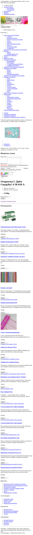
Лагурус (9, 45)
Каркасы (9, 42)
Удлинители (10, 48)
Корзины (6, 51)
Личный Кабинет (8, 520)
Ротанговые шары (12, 46)
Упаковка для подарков (10, 68)
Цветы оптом (7, 94)
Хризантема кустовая (13, 97)
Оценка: (3, 168)
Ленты (5, 57)
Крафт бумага (10, 80)
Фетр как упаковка (9, 489)
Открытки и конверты (10, 59)
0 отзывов (3, 201)
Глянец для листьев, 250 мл (8, 347)
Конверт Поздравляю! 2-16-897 (9, 241)
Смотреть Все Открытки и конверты (14, 67)
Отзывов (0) (7, 145)
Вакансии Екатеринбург (10, 503)
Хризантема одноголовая (14, 98)
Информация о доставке (10, 492)
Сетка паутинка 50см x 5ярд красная (11, 423)
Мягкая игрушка (8, 58)
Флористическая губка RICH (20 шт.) (11, 467)
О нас (5, 491)
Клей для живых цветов (13, 44)
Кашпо (9, 52)
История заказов (8, 521)
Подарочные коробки (13, 74)
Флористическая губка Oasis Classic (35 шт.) (13, 227)
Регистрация (10, 8)
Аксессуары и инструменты (11, 35)
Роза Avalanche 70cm (6, 392)
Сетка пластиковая (12, 88)
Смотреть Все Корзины (10, 55)
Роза (8, 95)
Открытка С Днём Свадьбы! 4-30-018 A (15, 117)
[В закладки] (6, 237)
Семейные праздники (13, 65)
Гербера (9, 104)
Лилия (9, 100)
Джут (8, 78)
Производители (8, 509)
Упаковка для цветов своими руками (14, 488)
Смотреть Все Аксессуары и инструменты (15, 49)
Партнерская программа (10, 512)
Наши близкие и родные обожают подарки (15, 485)
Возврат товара (8, 500)
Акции (6, 514)
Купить (3, 198)
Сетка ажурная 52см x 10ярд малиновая (12, 406)
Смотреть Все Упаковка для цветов (13, 93)
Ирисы (9, 107)
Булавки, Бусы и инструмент (15, 39)
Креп (8, 81)
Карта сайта (7, 502)
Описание (6, 144)
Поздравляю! (10, 62)
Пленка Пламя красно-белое (9, 302)
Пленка (9, 85)
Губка (8, 41)
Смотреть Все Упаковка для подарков (14, 75)
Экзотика (9, 106)
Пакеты (9, 72)
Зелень (9, 103)
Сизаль (9, 90)
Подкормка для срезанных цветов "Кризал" (13, 377)
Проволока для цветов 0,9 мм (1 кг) (11, 452)
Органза (9, 82)
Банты (8, 70)
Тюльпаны (10, 108)
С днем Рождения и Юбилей (15, 64)
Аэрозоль (9, 36)
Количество (4, 196)
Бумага (9, 71)
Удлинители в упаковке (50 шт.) (10, 362)
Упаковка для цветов (9, 77)
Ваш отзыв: (4, 163)
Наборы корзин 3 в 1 (12, 54)
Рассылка (6, 524)
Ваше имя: (3, 156)
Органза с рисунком (6, 288)
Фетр (8, 91)
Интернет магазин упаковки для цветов (15, 484)
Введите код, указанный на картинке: (11, 169)
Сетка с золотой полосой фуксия (10, 332)
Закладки (6, 523)
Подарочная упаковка (10, 487)
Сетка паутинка (11, 87)
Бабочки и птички (12, 38)
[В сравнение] (7, 237)
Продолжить (4, 176)
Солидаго (9, 101)
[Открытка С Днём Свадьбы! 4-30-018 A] (13, 141)
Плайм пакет (10, 84)
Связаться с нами (8, 499)
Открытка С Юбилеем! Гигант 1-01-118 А (13, 256)
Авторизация (10, 9)
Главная (6, 113)
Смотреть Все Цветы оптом (11, 110)
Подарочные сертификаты (11, 511)
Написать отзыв (11, 201)
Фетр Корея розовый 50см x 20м (10, 438)
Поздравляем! (11, 61)
